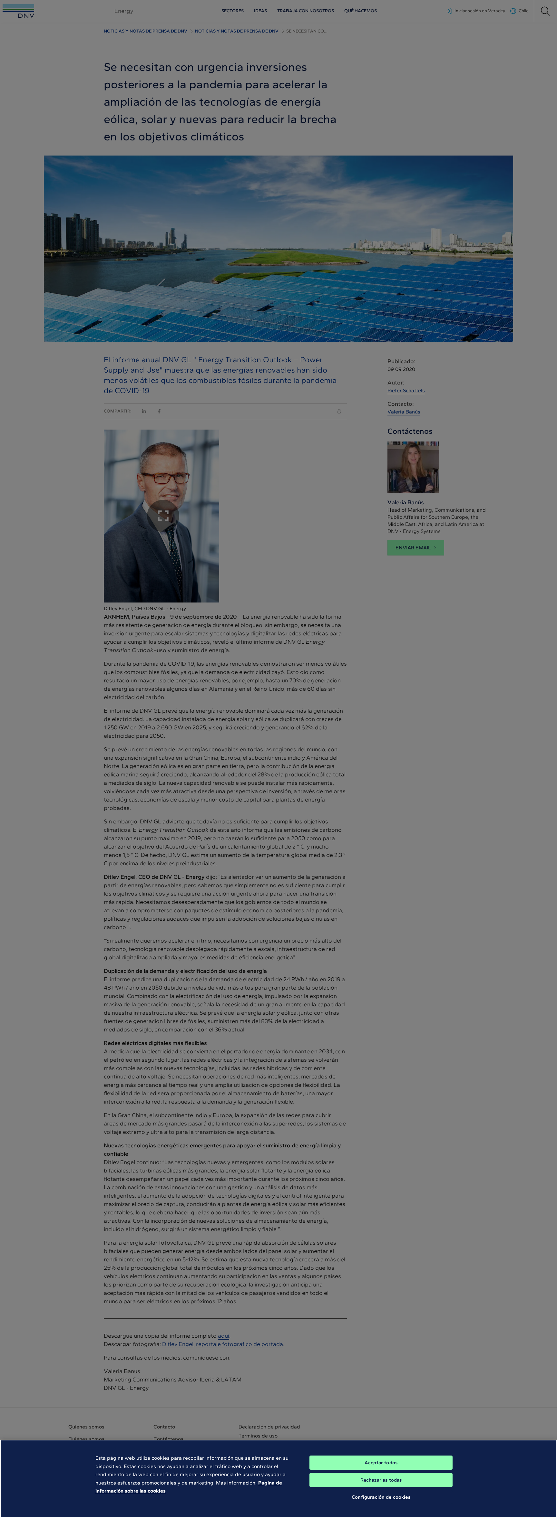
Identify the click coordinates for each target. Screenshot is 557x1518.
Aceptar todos (381, 1463)
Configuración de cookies (381, 1497)
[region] (278, 1479)
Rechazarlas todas (381, 1480)
